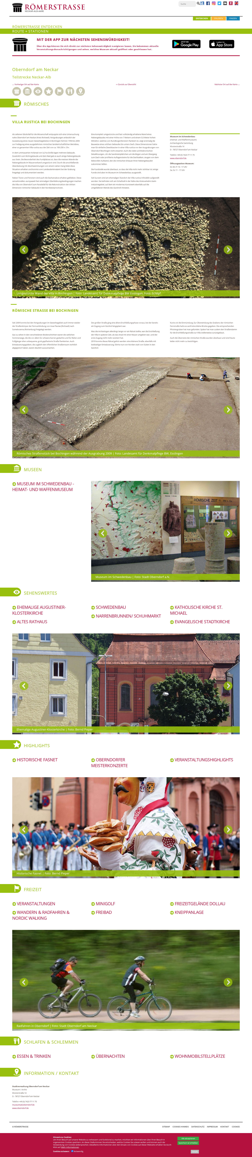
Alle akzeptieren (188, 1138)
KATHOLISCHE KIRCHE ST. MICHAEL (196, 610)
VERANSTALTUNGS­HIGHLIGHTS (203, 760)
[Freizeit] (60, 90)
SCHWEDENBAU (110, 607)
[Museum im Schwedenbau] (165, 531)
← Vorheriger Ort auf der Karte (25, 84)
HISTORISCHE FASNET (36, 760)
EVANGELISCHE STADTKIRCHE (202, 622)
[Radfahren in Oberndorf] (126, 980)
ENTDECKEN (202, 18)
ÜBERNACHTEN (110, 1056)
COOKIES (236, 1126)
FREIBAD (103, 912)
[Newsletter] (225, 4)
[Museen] (28, 90)
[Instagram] (214, 4)
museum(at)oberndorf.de (23, 1104)
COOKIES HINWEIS (181, 1126)
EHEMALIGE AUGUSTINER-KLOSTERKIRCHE (39, 610)
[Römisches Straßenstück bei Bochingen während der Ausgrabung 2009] (126, 407)
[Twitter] (219, 4)
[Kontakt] (231, 4)
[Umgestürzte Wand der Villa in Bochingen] (126, 247)
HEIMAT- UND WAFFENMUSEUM (42, 489)
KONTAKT (224, 1126)
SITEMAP (166, 1126)
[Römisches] (17, 90)
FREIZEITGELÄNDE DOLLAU (199, 904)
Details (195, 1151)
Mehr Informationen (70, 1147)
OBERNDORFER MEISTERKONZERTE (109, 762)
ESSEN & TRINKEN (33, 1056)
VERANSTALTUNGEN (35, 904)
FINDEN (233, 18)
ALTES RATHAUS (31, 622)
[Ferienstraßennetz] (202, 4)
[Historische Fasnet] (126, 827)
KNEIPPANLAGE (189, 912)
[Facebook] (208, 4)
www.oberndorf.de (178, 158)
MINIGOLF (105, 904)
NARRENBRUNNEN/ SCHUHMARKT (128, 616)
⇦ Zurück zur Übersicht (126, 84)
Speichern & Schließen (188, 1143)
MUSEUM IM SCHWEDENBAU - (45, 484)
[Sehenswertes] (39, 90)
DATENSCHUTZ (197, 1126)
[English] (236, 4)
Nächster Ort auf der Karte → (227, 84)
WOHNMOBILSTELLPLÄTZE (199, 1056)
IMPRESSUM (212, 1126)
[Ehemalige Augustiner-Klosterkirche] (126, 683)
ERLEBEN (218, 18)
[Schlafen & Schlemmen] (70, 90)
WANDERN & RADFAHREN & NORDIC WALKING (40, 915)
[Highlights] (49, 90)
